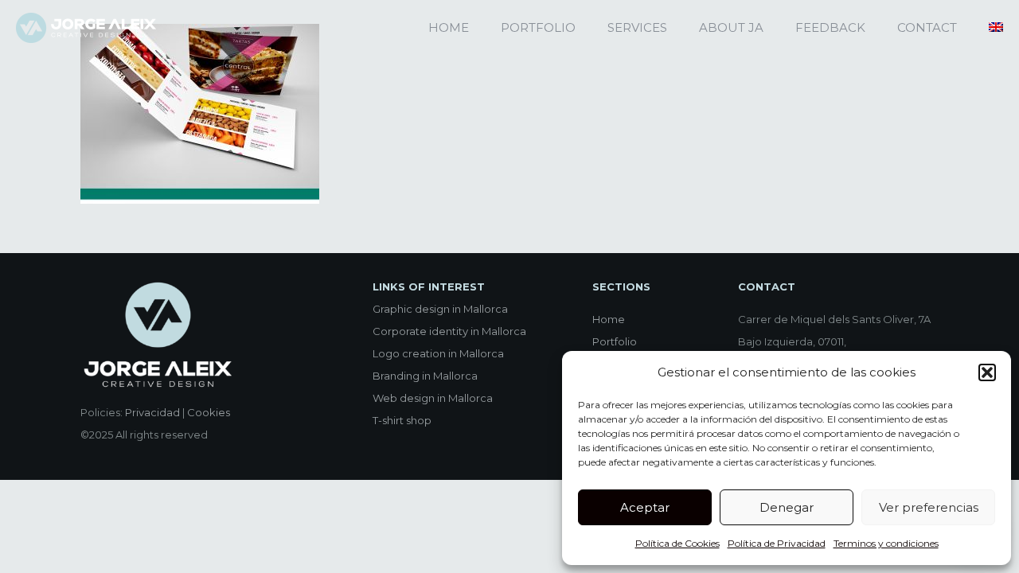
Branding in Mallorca (425, 375)
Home (608, 319)
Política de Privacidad (777, 543)
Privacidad (152, 412)
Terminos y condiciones (886, 543)
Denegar (786, 507)
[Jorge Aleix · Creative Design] (86, 28)
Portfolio (614, 341)
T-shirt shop (402, 420)
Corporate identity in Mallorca (449, 331)
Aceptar (645, 507)
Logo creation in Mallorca (438, 353)
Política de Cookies (677, 543)
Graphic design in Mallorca (440, 308)
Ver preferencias (928, 507)
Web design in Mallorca (433, 398)
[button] (987, 372)
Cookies (208, 412)
